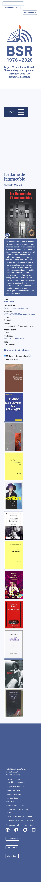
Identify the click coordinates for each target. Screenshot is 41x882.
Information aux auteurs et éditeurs (19, 817)
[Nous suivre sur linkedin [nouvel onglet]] (33, 830)
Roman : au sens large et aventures (17, 308)
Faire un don (11, 856)
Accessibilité (11, 839)
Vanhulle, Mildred (13, 185)
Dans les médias (12, 798)
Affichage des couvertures (18, 356)
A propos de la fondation (15, 787)
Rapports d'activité (13, 790)
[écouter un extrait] (7, 235)
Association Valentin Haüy (14, 338)
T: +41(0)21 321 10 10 (14, 779)
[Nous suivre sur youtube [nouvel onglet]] (25, 830)
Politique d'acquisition (14, 794)
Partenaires (10, 802)
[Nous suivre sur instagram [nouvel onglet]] (8, 830)
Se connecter (29, 13)
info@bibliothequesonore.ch (16, 782)
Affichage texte (12, 359)
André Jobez (9, 302)
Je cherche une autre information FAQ (20, 820)
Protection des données (15, 806)
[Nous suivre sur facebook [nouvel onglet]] (16, 830)
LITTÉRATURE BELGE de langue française (19, 314)
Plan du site (10, 847)
